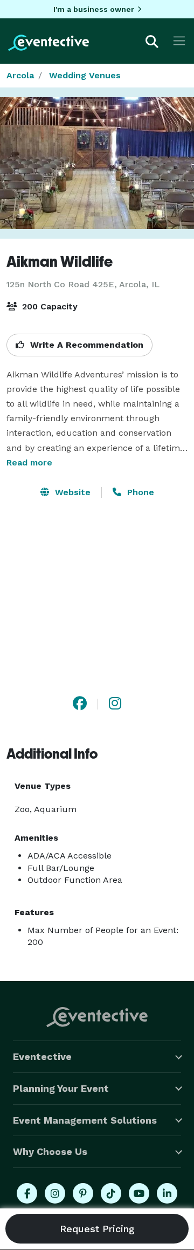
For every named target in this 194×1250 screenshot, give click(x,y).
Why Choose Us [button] (50, 1151)
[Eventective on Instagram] (55, 1193)
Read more (29, 462)
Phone (139, 492)
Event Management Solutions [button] (85, 1120)
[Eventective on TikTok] (111, 1193)
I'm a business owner (93, 9)
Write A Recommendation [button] (85, 345)
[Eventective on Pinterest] (83, 1193)
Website (71, 492)
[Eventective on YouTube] (139, 1193)
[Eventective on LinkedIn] (167, 1193)
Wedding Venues (85, 75)
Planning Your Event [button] (61, 1088)
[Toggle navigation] (179, 40)
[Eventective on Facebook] (27, 1193)
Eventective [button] (42, 1056)
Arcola (20, 75)
